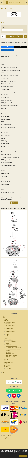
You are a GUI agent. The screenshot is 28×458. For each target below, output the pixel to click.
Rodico (7, 334)
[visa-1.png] (5, 408)
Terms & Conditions (7, 435)
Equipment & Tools (8, 340)
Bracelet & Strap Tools (11, 341)
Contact (4, 370)
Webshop (5, 319)
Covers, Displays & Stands (11, 346)
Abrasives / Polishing (10, 325)
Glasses (6, 359)
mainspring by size (8, 362)
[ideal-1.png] (14, 415)
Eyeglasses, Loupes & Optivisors (13, 349)
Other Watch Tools (10, 353)
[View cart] (26, 2)
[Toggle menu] (1, 2)
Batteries (6, 320)
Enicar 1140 (8, 368)
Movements (7, 365)
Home (4, 316)
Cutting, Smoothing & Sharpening (13, 347)
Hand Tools (8, 352)
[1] (3, 36)
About (4, 317)
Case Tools (8, 344)
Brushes (7, 343)
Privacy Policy (6, 438)
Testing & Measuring (10, 356)
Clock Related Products (9, 322)
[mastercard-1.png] (14, 408)
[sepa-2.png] (22, 415)
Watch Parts (7, 366)
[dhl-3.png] (5, 429)
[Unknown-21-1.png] (14, 422)
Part (3, 27)
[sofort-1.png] (5, 422)
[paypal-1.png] (22, 408)
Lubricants (8, 329)
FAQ (3, 372)
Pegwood (8, 332)
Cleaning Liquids (9, 328)
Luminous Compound (10, 331)
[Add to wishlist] (25, 36)
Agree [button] (23, 455)
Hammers (8, 350)
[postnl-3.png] (14, 429)
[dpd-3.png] (22, 422)
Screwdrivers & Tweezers (11, 355)
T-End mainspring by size (9, 363)
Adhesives (8, 326)
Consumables (7, 323)
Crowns (6, 338)
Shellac (7, 335)
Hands (5, 360)
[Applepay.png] (5, 415)
